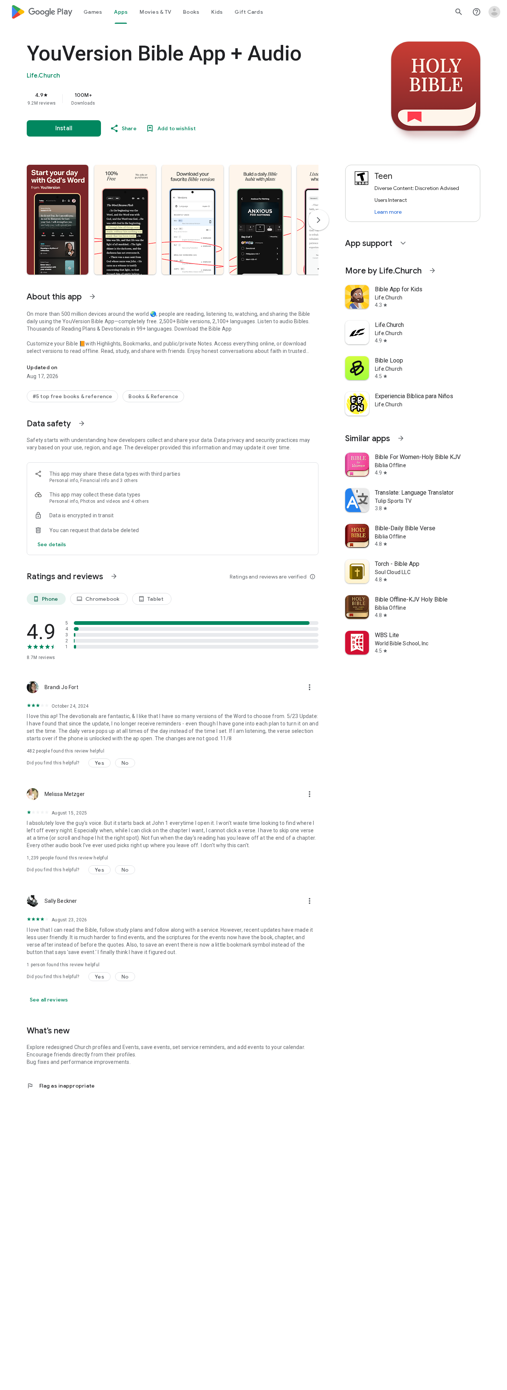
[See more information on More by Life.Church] (432, 270)
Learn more (388, 212)
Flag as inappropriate (61, 1085)
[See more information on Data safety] (82, 423)
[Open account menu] (494, 12)
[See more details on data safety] (52, 544)
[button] (57, 220)
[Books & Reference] (153, 396)
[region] (175, 99)
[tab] (93, 12)
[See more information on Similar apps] (401, 438)
